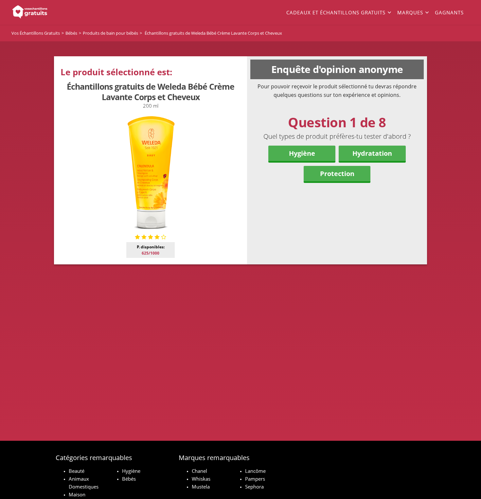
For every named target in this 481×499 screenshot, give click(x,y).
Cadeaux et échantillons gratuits (335, 12)
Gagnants (449, 12)
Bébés (129, 478)
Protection (337, 173)
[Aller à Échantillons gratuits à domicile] (57, 12)
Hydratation (372, 153)
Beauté (76, 471)
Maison (77, 494)
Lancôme (255, 471)
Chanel (199, 471)
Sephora (254, 486)
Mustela (201, 486)
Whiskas (201, 478)
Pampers (255, 478)
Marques (410, 12)
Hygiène (302, 153)
